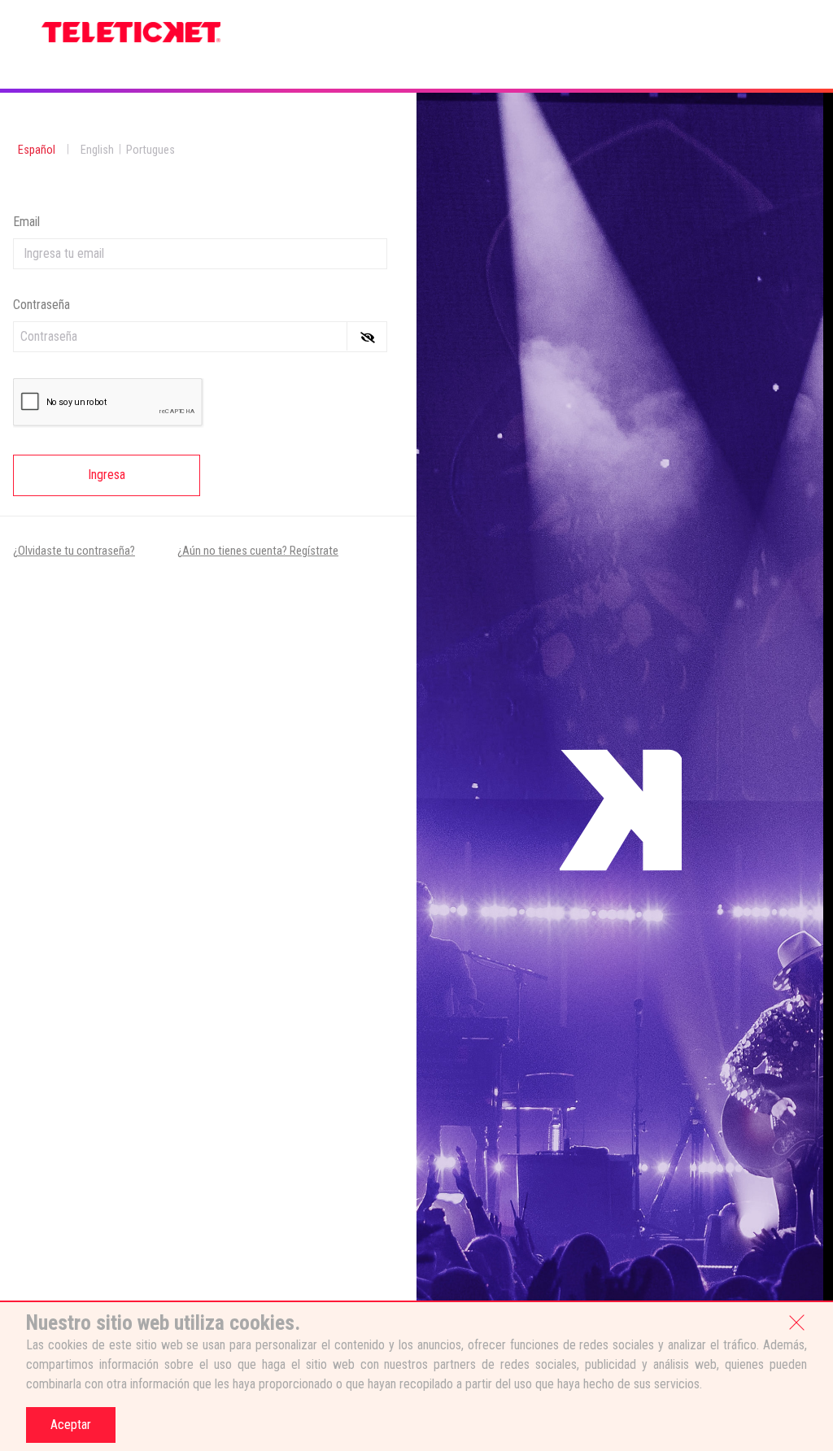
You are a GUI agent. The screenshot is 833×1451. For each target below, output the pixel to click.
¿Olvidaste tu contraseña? (74, 551)
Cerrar (796, 1320)
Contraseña (41, 304)
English (97, 150)
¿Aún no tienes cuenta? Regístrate (257, 551)
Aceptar (70, 1424)
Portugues (150, 150)
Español (36, 150)
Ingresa (106, 474)
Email (26, 221)
